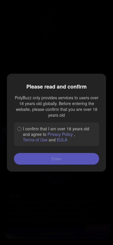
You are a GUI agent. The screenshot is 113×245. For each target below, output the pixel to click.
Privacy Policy (60, 134)
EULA (62, 139)
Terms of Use (35, 139)
